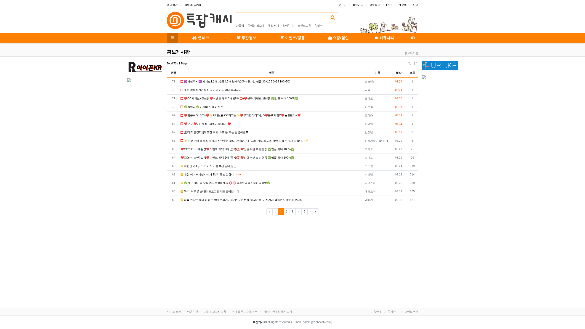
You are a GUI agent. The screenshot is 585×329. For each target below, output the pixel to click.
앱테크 (203, 38)
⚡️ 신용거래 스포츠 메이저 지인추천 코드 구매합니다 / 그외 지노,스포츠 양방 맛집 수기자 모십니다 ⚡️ (246, 140)
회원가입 (357, 5)
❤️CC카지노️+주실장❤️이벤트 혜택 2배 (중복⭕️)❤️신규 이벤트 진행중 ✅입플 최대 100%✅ (240, 98)
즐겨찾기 (172, 5)
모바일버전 (411, 311)
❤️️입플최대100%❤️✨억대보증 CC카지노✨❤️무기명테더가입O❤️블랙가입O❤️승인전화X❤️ (242, 115)
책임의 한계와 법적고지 (277, 311)
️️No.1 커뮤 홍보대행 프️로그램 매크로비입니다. (211, 191)
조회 (412, 72)
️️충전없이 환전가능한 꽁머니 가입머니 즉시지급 (212, 90)
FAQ (388, 5)
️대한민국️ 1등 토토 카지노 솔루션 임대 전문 (209, 166)
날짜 (399, 72)
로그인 (342, 5)
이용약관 (192, 311)
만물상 (240, 25)
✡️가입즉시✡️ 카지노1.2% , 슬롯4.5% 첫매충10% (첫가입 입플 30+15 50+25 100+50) (236, 81)
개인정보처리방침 (215, 311)
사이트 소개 (174, 311)
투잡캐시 (273, 25)
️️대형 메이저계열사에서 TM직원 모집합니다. (210, 174)
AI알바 (319, 25)
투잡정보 (248, 38)
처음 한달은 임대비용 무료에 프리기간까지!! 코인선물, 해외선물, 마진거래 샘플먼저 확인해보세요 (243, 200)
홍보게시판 (411, 53)
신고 (415, 5)
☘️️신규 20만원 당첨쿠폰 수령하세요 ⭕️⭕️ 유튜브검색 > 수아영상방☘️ (226, 183)
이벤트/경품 (294, 38)
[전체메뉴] (172, 38)
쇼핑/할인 (340, 38)
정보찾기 (374, 5)
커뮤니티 (386, 38)
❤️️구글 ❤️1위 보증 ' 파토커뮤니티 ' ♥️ (207, 123)
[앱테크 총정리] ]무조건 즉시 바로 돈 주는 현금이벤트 (215, 132)
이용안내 (376, 311)
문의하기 (393, 311)
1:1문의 (402, 5)
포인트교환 (304, 25)
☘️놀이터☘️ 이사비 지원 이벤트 (203, 107)
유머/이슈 (288, 25)
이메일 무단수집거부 (244, 311)
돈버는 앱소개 (256, 25)
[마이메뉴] (412, 38)
